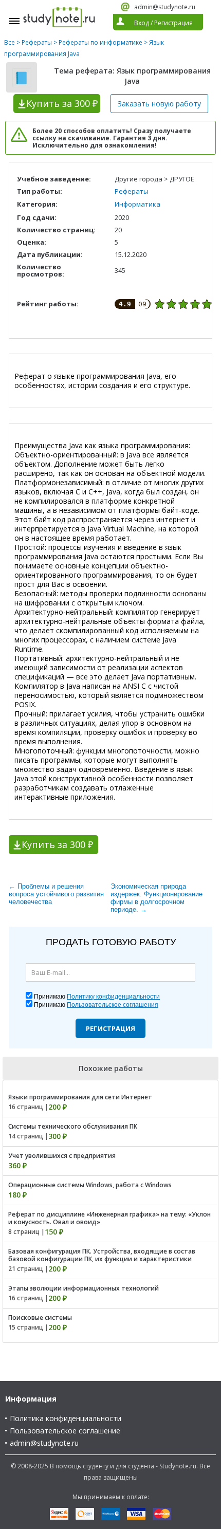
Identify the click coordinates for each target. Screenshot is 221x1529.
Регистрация (110, 1028)
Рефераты (37, 42)
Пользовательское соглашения (112, 1004)
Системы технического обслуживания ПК (72, 1126)
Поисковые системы (40, 1317)
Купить (62, 103)
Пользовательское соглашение (65, 1430)
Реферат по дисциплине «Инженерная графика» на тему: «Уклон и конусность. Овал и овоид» (109, 1218)
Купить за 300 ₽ (57, 844)
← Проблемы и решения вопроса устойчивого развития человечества (56, 894)
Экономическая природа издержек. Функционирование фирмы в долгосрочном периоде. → (156, 897)
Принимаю (97, 996)
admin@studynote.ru (164, 7)
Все (9, 42)
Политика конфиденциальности (65, 1418)
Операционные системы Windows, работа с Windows (90, 1185)
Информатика (137, 204)
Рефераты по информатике (100, 42)
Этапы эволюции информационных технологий (83, 1288)
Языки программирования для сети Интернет (80, 1097)
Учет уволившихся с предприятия (62, 1155)
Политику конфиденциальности (113, 996)
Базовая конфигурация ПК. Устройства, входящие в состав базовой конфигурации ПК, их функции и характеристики (101, 1255)
